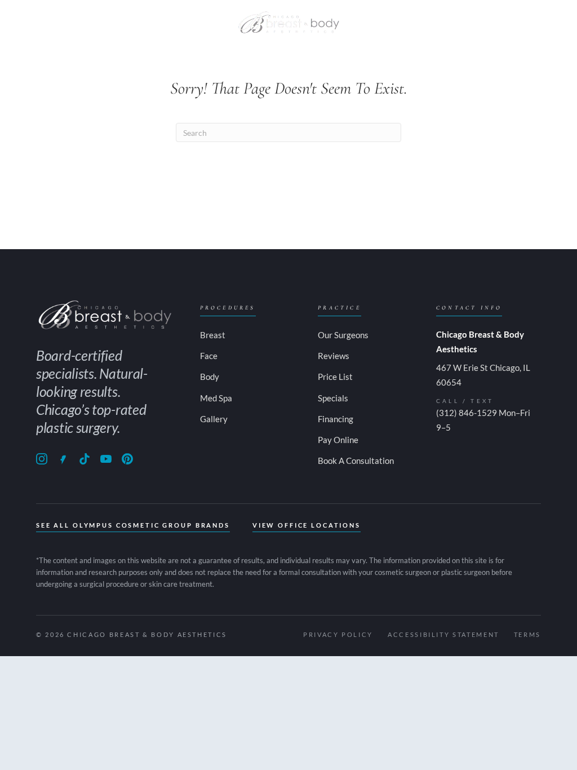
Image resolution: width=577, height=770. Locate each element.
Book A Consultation (356, 460)
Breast (78, 22)
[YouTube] (106, 458)
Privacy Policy (338, 634)
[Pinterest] (127, 458)
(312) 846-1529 (466, 413)
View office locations (306, 525)
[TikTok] (84, 458)
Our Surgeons (343, 335)
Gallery (368, 22)
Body (120, 22)
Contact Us (468, 22)
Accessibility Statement (443, 634)
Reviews (333, 356)
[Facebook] (63, 458)
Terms (527, 634)
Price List (335, 376)
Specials (414, 22)
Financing (335, 419)
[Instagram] (41, 458)
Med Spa (202, 22)
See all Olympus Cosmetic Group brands (133, 525)
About (33, 22)
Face (158, 22)
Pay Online (527, 22)
